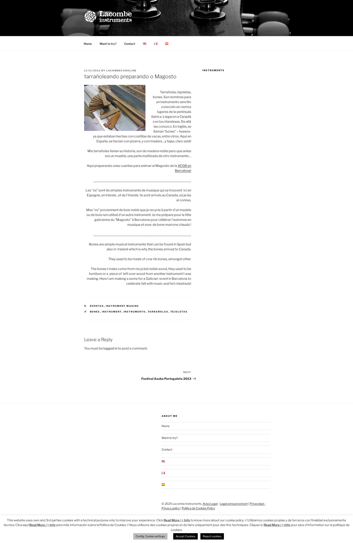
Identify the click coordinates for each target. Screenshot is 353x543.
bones (95, 311)
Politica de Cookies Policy (198, 508)
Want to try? (107, 43)
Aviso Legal (210, 503)
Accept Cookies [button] (185, 536)
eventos (97, 306)
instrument (112, 311)
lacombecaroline (121, 70)
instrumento (135, 311)
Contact (129, 43)
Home (88, 43)
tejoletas (179, 311)
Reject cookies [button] (212, 536)
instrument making (122, 306)
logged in (110, 348)
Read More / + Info (177, 520)
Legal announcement (234, 503)
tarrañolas (158, 311)
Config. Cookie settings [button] (150, 536)
